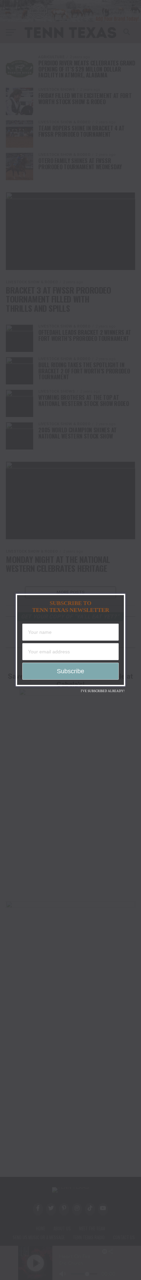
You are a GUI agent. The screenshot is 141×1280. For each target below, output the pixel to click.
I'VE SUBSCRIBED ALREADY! (103, 691)
